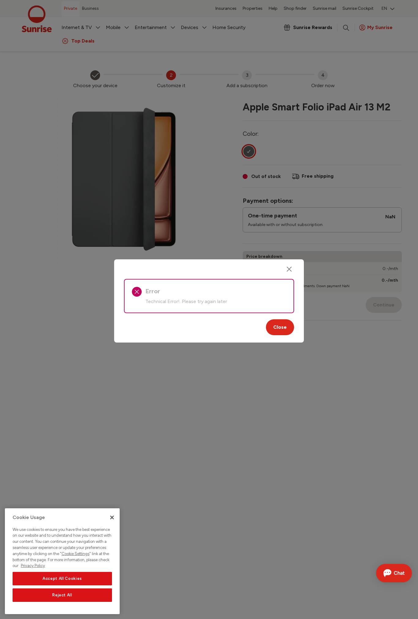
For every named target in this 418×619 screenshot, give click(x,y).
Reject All (62, 595)
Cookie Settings (75, 553)
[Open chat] (394, 573)
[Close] (289, 269)
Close (280, 327)
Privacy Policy (33, 565)
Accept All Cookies (62, 578)
